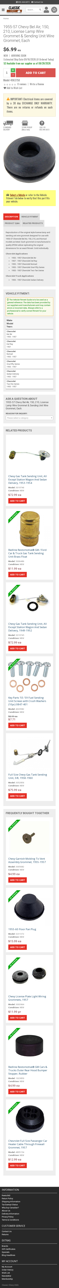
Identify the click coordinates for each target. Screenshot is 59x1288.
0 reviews (21, 84)
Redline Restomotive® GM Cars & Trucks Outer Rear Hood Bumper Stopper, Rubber (27, 1070)
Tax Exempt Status (10, 1204)
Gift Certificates (8, 1249)
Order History (7, 1270)
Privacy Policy (7, 1217)
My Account (7, 1267)
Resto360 (6, 1195)
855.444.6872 (24, 2)
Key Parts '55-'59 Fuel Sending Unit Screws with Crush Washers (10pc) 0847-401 (27, 701)
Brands (5, 1246)
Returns (5, 1234)
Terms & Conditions (10, 1220)
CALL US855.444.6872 (44, 128)
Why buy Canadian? (10, 1208)
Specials (5, 1252)
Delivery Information (10, 1214)
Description (11, 216)
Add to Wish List (14, 88)
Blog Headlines (8, 1255)
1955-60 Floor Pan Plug (22, 929)
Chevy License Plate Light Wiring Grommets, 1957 (27, 998)
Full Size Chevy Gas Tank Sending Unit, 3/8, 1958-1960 (27, 776)
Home (6, 18)
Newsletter (6, 1276)
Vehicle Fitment (29, 216)
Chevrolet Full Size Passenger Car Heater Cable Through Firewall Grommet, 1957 (27, 1144)
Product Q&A (12, 223)
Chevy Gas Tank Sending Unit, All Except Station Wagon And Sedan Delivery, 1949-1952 (27, 627)
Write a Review (37, 84)
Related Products (33, 223)
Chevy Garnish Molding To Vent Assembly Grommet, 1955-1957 (27, 860)
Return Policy (7, 1198)
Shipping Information (11, 1201)
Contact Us (38, 2)
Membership (7, 1279)
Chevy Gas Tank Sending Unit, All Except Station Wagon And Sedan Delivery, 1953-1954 (27, 479)
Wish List (6, 1273)
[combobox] (29, 418)
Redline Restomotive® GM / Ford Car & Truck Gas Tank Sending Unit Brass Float (27, 553)
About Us (6, 1211)
